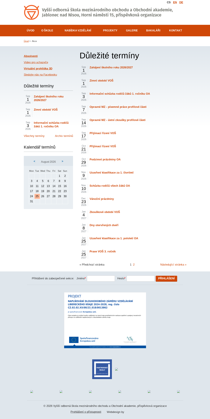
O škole (47, 30)
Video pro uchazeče (36, 62)
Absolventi (31, 56)
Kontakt (175, 30)
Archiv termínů (64, 136)
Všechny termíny (34, 136)
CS (169, 2)
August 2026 (48, 161)
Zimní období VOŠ (46, 109)
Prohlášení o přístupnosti (86, 411)
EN (175, 2)
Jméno (81, 278)
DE (181, 2)
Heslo (121, 278)
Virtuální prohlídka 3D (38, 68)
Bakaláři (153, 30)
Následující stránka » (173, 264)
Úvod (30, 30)
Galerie (132, 30)
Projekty (110, 30)
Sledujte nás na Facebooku (40, 74)
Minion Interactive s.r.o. (132, 412)
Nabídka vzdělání (78, 30)
